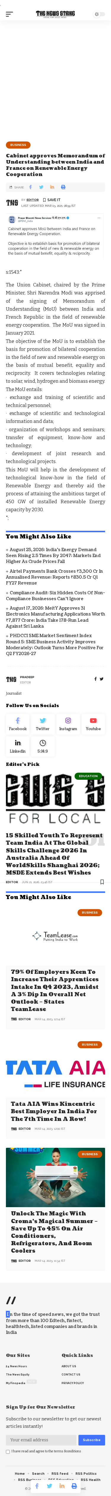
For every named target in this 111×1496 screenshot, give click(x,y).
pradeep (27, 677)
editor (33, 199)
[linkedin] (17, 746)
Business (18, 144)
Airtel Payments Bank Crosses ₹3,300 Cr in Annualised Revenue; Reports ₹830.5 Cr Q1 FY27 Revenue (54, 577)
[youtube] (93, 724)
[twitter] (101, 679)
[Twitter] (42, 724)
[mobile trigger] (11, 14)
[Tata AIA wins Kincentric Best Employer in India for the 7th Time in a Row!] (55, 1068)
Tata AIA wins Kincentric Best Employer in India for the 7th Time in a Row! (54, 1112)
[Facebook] (95, 679)
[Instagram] (68, 724)
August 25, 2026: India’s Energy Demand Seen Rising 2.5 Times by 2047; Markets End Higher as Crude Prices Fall (53, 556)
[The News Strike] (55, 14)
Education (88, 776)
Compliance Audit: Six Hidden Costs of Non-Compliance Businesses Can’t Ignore (55, 596)
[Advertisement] (55, 78)
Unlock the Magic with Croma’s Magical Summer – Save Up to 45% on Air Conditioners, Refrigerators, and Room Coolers (54, 1232)
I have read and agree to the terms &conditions (46, 1451)
